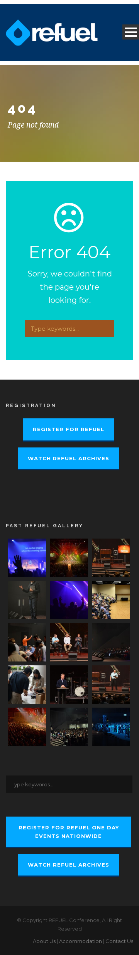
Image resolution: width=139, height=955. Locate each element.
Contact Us (119, 941)
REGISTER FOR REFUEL (68, 429)
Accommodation (80, 941)
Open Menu (130, 32)
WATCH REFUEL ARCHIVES (68, 458)
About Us (44, 941)
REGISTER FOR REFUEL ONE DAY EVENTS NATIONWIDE (69, 831)
